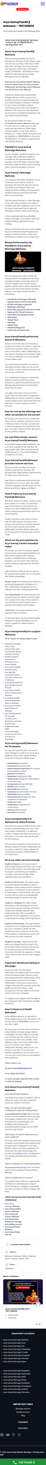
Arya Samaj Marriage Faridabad (16, 1383)
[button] (5, 1304)
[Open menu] (42, 4)
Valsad (16, 1315)
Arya (7, 1204)
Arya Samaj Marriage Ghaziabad (16, 1349)
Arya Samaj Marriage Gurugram (16, 1355)
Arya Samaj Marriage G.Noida (15, 1352)
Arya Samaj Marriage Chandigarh (17, 1386)
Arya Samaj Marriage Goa (14, 1346)
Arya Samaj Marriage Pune (14, 1343)
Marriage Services (23, 1409)
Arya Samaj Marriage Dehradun (16, 1392)
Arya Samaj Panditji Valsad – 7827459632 (19, 1310)
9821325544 (22, 9)
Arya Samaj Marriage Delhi (14, 1377)
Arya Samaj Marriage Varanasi (16, 1358)
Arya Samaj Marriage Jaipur (14, 1361)
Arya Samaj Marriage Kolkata (15, 1389)
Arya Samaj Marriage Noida (14, 1380)
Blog (23, 1415)
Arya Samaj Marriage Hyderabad (16, 1374)
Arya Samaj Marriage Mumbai (15, 1340)
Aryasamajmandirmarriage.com (17, 1167)
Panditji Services (23, 1412)
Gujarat (11, 1315)
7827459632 (9, 1269)
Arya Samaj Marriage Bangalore (16, 1371)
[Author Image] (38, 1304)
